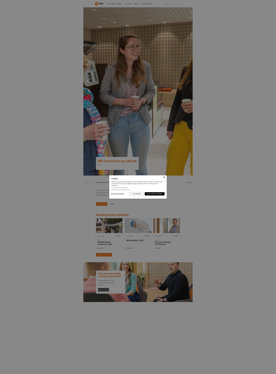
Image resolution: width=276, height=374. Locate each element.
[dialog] (138, 187)
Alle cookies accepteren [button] (154, 193)
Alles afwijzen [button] (136, 193)
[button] (117, 194)
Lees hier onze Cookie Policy (119, 187)
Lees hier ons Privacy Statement (120, 190)
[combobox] (164, 177)
